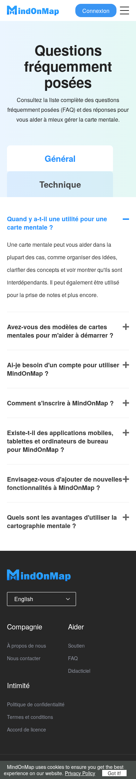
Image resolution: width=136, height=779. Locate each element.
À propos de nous (26, 645)
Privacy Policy (80, 773)
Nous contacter (23, 658)
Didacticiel (79, 670)
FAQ (73, 658)
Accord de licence (26, 729)
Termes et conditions (30, 716)
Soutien (76, 645)
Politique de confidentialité (36, 704)
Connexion (95, 10)
